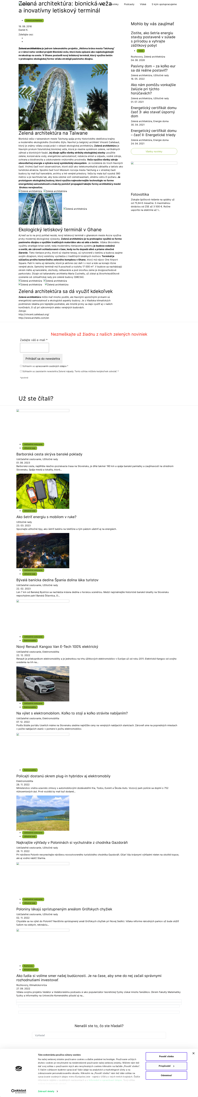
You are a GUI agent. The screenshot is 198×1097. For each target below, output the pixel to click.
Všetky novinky (154, 151)
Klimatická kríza (30, 970)
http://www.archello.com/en (34, 317)
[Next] (99, 1001)
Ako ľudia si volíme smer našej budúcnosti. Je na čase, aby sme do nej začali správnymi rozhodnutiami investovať (88, 978)
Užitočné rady (161, 75)
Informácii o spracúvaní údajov (105, 1080)
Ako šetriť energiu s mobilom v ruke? (46, 517)
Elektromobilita (30, 640)
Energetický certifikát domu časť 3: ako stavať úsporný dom (154, 112)
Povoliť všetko (166, 1056)
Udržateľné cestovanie (33, 444)
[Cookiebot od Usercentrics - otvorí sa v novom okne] (18, 1091)
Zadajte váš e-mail (34, 340)
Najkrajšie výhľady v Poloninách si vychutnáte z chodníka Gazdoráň (72, 842)
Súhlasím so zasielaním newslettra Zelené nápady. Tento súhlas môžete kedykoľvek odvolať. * (70, 371)
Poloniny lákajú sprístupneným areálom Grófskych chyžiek (64, 909)
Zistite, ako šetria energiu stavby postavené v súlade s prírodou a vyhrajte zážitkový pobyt (153, 39)
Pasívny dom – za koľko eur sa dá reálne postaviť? (153, 68)
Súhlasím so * (45, 366)
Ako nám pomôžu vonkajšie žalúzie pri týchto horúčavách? (153, 89)
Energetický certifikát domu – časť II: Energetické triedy (154, 133)
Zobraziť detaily (46, 1091)
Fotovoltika (140, 194)
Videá (140, 51)
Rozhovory (137, 56)
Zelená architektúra (34, 20)
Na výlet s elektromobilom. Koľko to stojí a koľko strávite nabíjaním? (72, 713)
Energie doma (161, 121)
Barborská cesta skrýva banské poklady (49, 454)
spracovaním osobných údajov (51, 366)
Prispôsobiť (165, 1066)
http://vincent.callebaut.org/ (34, 314)
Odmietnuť (166, 1075)
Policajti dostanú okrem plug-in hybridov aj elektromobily (63, 776)
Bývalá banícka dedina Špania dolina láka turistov (57, 580)
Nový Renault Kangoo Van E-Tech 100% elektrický (57, 647)
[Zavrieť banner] (193, 1053)
